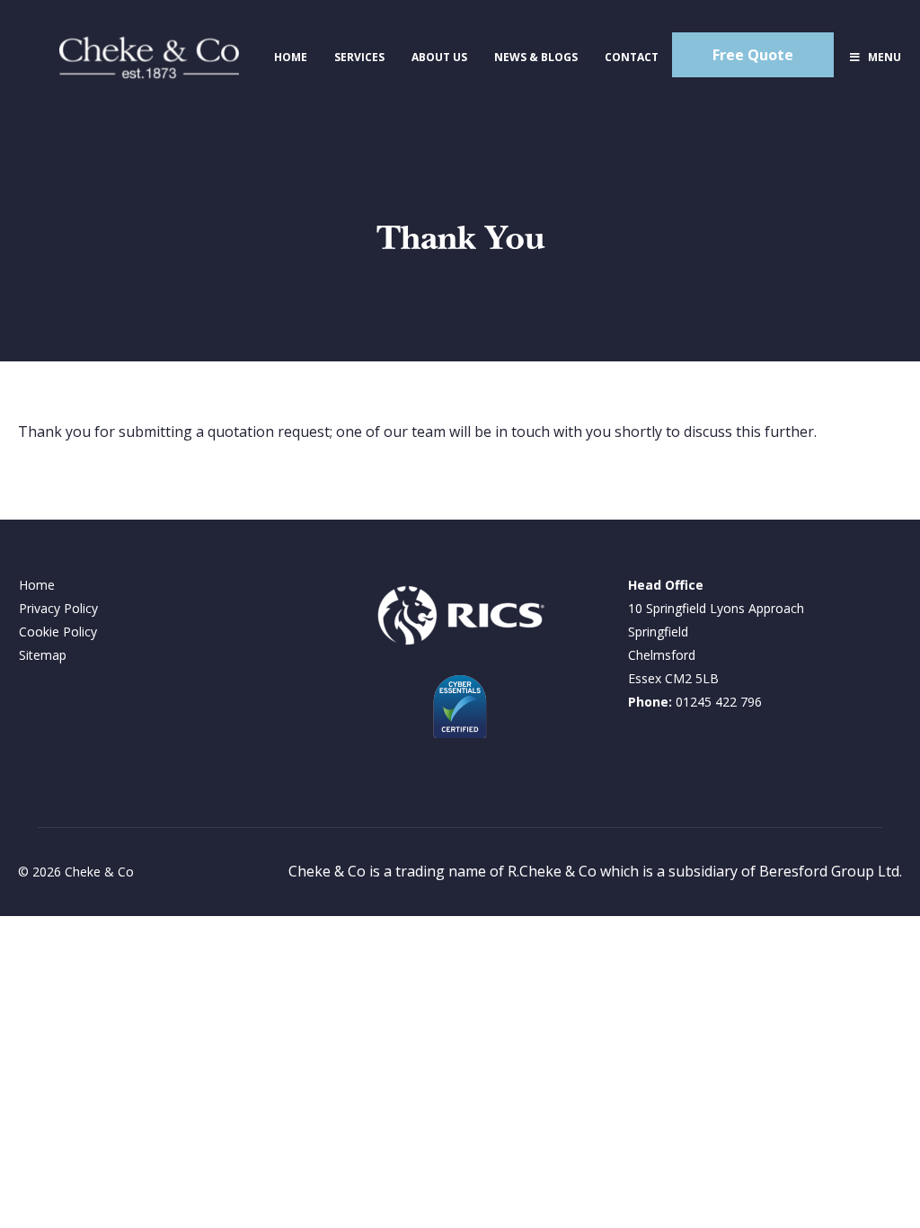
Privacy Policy (58, 608)
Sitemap (42, 654)
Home (37, 584)
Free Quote (752, 55)
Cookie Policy (58, 631)
